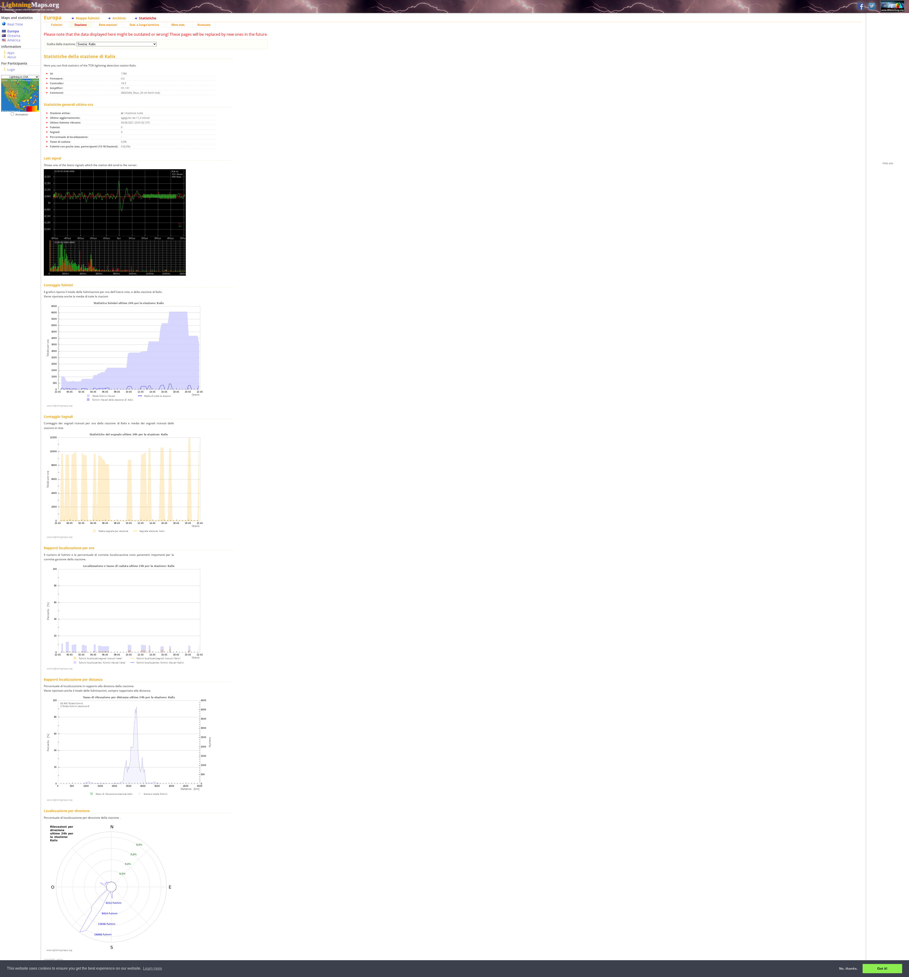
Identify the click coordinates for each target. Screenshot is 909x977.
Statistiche (147, 18)
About (11, 57)
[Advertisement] (20, 213)
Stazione (81, 25)
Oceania (13, 35)
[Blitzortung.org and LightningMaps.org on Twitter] (872, 6)
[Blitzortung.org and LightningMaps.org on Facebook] (861, 6)
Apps (10, 53)
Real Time (15, 24)
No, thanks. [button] (848, 968)
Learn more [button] (152, 968)
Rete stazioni (108, 25)
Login (11, 69)
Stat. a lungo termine (144, 25)
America (13, 40)
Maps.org (30, 4)
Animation (22, 114)
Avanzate (203, 25)
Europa (13, 31)
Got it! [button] (882, 968)
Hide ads (887, 163)
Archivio (119, 18)
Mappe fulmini (87, 18)
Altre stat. (178, 25)
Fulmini (56, 25)
